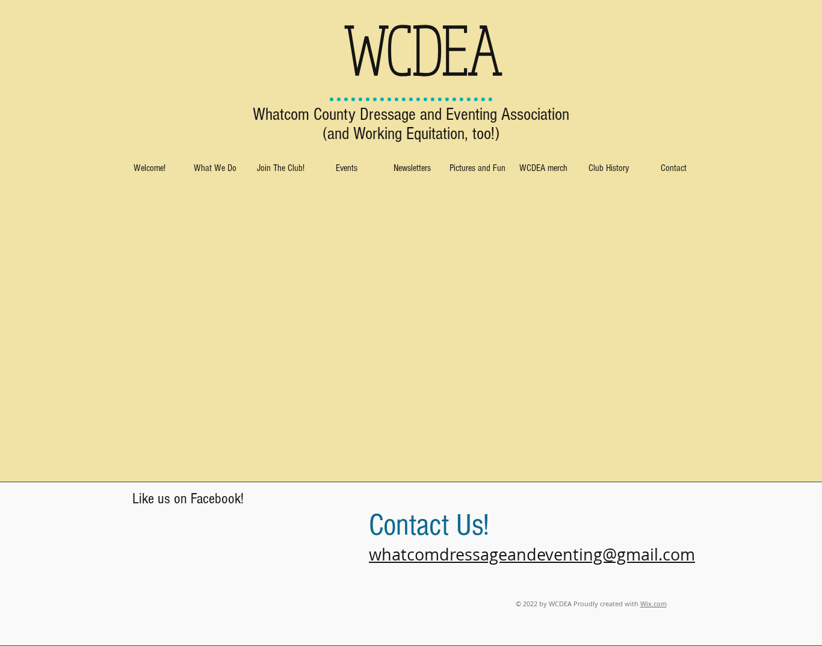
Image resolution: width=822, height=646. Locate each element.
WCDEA (423, 49)
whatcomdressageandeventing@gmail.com (532, 554)
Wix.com (653, 603)
